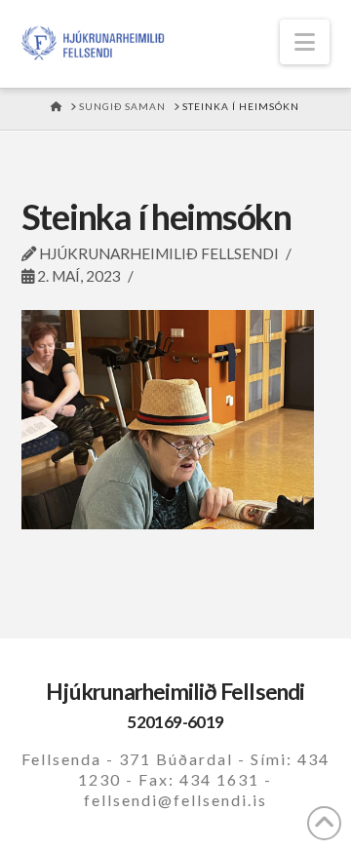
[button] (305, 41)
